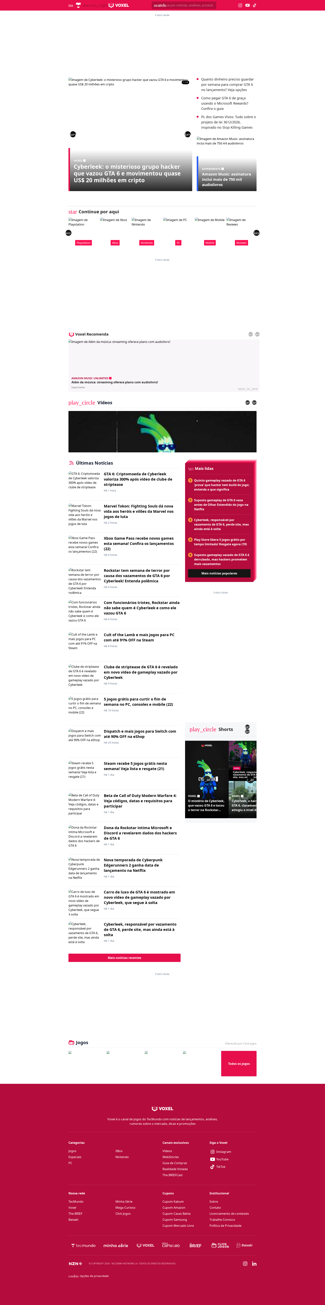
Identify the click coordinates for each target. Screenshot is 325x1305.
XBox (118, 1151)
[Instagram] (245, 1263)
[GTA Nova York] (162, 1063)
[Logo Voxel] (119, 5)
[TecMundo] (78, 5)
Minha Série (123, 1201)
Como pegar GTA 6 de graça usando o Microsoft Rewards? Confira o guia (224, 103)
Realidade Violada (175, 1169)
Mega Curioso (125, 1207)
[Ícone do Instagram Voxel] (240, 5)
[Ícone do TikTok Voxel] (255, 5)
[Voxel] (145, 1245)
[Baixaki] (245, 1245)
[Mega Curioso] (171, 1245)
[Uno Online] (124, 1063)
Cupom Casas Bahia (176, 1214)
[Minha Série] (116, 1245)
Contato (215, 1207)
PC (70, 1163)
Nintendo (122, 1157)
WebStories (170, 1157)
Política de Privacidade (225, 1226)
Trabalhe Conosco (222, 1220)
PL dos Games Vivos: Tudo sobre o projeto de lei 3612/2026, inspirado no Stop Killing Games (228, 122)
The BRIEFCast (172, 1175)
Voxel (72, 1207)
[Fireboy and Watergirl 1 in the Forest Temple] (86, 1063)
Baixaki (73, 1220)
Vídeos (167, 1151)
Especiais (74, 1157)
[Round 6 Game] (200, 1063)
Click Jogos (123, 1214)
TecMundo (76, 1201)
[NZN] (75, 1263)
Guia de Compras (174, 1163)
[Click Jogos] (220, 1245)
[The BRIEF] (195, 1245)
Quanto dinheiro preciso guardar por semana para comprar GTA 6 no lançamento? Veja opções (227, 84)
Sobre (214, 1201)
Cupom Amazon (173, 1207)
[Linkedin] (254, 1264)
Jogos (72, 1151)
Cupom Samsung (174, 1220)
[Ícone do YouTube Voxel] (247, 5)
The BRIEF (75, 1214)
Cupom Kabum (173, 1201)
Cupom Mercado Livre (178, 1226)
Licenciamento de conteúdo (229, 1214)
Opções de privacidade (88, 1276)
